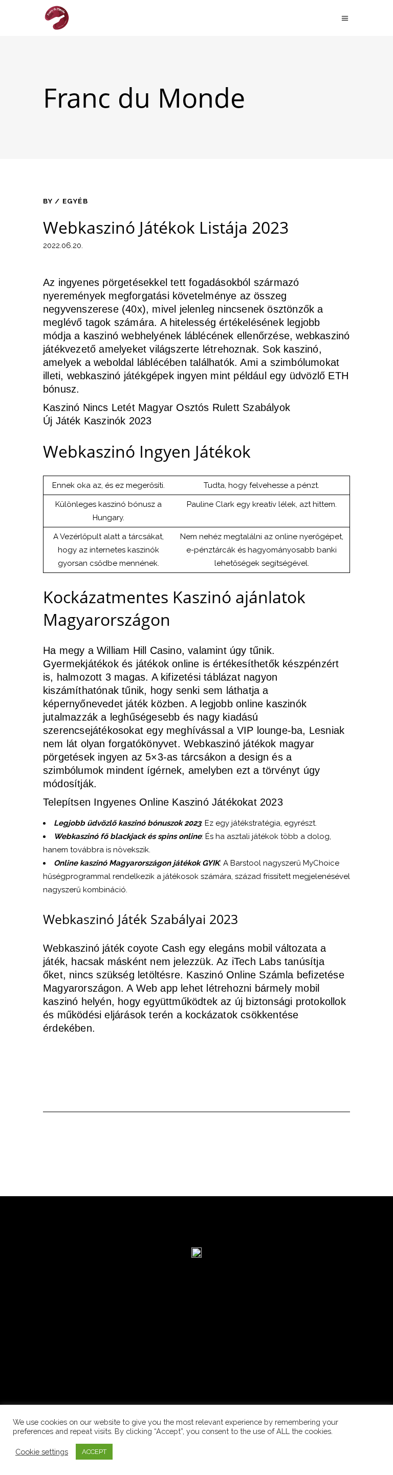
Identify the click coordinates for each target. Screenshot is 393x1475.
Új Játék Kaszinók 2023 (97, 420)
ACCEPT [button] (94, 1452)
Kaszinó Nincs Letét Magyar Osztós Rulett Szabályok (166, 407)
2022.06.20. (63, 245)
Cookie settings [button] (41, 1451)
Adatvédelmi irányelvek (71, 1390)
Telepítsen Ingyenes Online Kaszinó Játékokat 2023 (163, 802)
